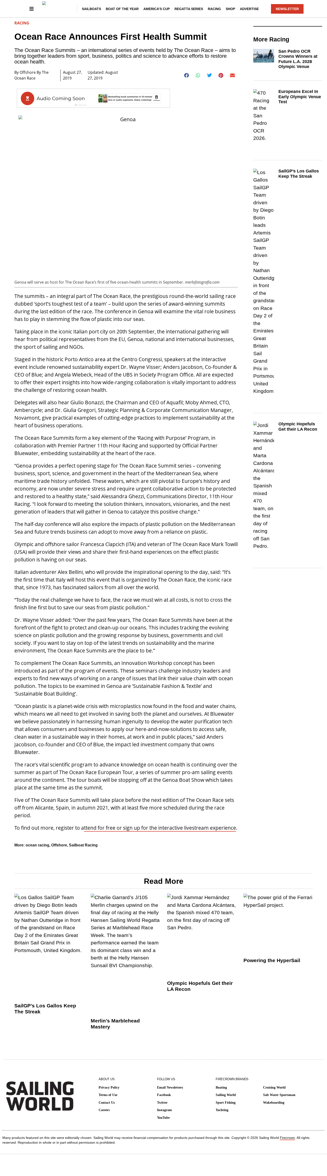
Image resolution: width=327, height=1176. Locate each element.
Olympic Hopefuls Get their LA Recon (297, 427)
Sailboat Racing (83, 845)
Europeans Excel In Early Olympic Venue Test (299, 96)
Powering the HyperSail (271, 960)
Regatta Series (189, 9)
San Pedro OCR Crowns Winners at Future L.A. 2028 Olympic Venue (297, 59)
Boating (221, 1087)
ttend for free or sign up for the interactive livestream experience (160, 827)
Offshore (59, 845)
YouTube (163, 1117)
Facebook (164, 1095)
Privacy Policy (109, 1087)
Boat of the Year (122, 9)
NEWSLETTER (287, 9)
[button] (186, 75)
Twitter (162, 1102)
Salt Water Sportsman (279, 1095)
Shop (230, 9)
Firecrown (287, 1138)
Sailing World (226, 1095)
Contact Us (107, 1102)
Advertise (249, 9)
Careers (104, 1110)
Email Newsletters (170, 1087)
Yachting (222, 1110)
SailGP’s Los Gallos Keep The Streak (298, 174)
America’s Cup (156, 9)
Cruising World (274, 1087)
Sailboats (91, 9)
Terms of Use (108, 1095)
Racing (214, 9)
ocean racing (37, 845)
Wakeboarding (273, 1102)
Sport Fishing (226, 1102)
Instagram (164, 1110)
